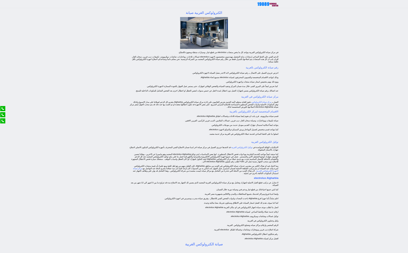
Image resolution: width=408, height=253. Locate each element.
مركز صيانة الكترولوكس (261, 102)
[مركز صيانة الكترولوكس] (267, 4)
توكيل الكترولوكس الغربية (241, 147)
